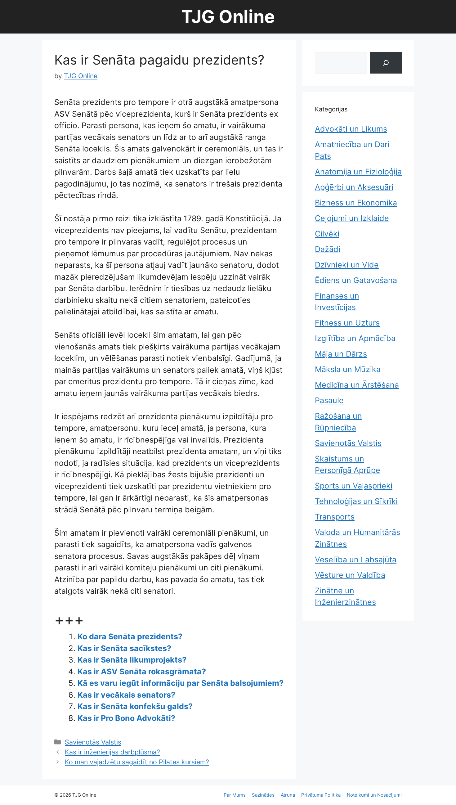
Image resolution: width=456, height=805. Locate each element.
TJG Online (228, 16)
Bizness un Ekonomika (356, 202)
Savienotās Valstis (93, 742)
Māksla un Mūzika (348, 369)
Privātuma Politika (321, 795)
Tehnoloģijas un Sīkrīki (356, 501)
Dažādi (327, 249)
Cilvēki (327, 233)
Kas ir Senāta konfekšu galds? (135, 706)
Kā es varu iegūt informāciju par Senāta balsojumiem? (181, 683)
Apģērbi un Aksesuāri (354, 187)
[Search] (386, 63)
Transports (335, 516)
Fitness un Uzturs (347, 322)
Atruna (288, 795)
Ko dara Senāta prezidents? (130, 636)
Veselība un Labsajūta (355, 559)
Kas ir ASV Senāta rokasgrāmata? (142, 671)
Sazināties (263, 795)
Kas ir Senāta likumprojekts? (132, 659)
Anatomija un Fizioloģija (358, 171)
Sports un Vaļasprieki (353, 485)
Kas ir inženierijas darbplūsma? (112, 752)
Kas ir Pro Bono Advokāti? (126, 718)
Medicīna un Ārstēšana (357, 384)
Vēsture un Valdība (350, 575)
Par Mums (235, 795)
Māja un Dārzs (341, 353)
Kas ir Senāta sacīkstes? (124, 648)
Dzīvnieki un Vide (347, 264)
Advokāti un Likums (351, 128)
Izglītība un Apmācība (355, 338)
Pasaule (329, 400)
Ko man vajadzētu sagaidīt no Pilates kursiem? (137, 762)
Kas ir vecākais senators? (126, 694)
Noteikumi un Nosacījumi (374, 795)
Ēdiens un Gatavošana (356, 280)
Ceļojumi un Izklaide (352, 218)
